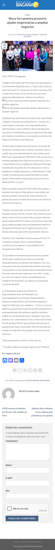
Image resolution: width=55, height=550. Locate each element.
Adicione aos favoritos (41, 380)
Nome (9, 465)
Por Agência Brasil (11, 353)
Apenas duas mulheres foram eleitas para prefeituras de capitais (42, 412)
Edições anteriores (31, 542)
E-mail (9, 478)
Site (7, 490)
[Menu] (4, 4)
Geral (27, 15)
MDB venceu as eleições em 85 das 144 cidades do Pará (14, 412)
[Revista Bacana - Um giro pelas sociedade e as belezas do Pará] (27, 5)
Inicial (17, 542)
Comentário (12, 441)
